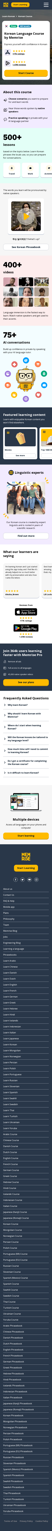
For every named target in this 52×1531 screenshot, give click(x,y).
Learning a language (13, 948)
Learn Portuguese (12, 1074)
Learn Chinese (10, 966)
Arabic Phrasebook (12, 1325)
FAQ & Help (8, 900)
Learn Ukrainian (11, 1122)
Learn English (10, 984)
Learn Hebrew (10, 1008)
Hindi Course (9, 1188)
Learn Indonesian (12, 1026)
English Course (10, 1158)
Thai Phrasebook (12, 1493)
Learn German (10, 996)
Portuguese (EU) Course (15, 1259)
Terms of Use (10, 1521)
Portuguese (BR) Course (15, 1253)
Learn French (9, 990)
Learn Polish (9, 1068)
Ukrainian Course (12, 1313)
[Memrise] (6, 5)
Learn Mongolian (12, 1050)
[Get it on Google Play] (26, 628)
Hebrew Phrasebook (13, 1373)
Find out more (26, 535)
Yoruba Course (10, 1319)
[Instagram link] (36, 880)
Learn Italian (9, 1032)
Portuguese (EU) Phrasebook (18, 1451)
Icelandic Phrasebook (14, 1385)
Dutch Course (10, 1152)
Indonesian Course (12, 1200)
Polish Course (10, 1247)
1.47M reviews (26, 637)
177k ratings (26, 620)
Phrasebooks (10, 954)
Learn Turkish (10, 1116)
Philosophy (8, 918)
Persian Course (11, 1241)
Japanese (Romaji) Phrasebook (18, 1409)
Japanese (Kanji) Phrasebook (17, 1403)
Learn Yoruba (10, 1128)
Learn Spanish (10, 1092)
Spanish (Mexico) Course (15, 1277)
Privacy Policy (26, 1521)
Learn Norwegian (12, 1056)
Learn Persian (10, 1062)
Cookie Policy (41, 1521)
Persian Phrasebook (13, 1433)
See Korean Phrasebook (26, 247)
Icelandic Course (11, 1194)
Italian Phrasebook (12, 1397)
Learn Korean (8, 16)
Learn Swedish (10, 1104)
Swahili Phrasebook (13, 1481)
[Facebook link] (15, 880)
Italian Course (10, 1206)
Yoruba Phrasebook (13, 1511)
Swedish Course (11, 1295)
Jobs (5, 936)
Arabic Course (10, 1134)
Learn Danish (10, 972)
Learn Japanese (11, 1038)
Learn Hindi (9, 1014)
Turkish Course (11, 1307)
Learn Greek (9, 1002)
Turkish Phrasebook (13, 1499)
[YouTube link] (29, 880)
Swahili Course (10, 1289)
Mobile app (9, 906)
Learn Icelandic (10, 1020)
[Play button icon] (26, 216)
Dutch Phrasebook (12, 1343)
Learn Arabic (9, 960)
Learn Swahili (10, 1098)
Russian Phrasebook (13, 1457)
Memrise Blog (10, 930)
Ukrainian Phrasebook (14, 1505)
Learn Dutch (9, 978)
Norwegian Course (12, 1236)
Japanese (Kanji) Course (15, 1212)
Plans (6, 912)
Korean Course (10, 1224)
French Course (10, 1164)
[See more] (46, 5)
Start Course (26, 73)
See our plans (26, 682)
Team (6, 924)
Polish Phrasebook (12, 1439)
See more (20, 455)
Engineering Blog (12, 942)
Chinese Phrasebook (13, 1331)
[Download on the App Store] (26, 612)
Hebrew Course (11, 1182)
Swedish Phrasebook (13, 1487)
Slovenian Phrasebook (14, 1463)
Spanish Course (11, 1283)
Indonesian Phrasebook (15, 1391)
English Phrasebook (13, 1349)
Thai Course (9, 1301)
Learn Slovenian (11, 1086)
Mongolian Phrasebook (15, 1421)
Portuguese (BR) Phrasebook (18, 1445)
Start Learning (20, 4)
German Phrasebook (13, 1361)
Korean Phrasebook (13, 1415)
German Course (11, 1170)
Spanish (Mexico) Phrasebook (18, 1469)
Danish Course (10, 1146)
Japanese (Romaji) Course (16, 1218)
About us (7, 888)
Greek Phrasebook (12, 1367)
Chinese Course (11, 1140)
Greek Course (10, 1176)
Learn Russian (10, 1080)
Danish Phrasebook (13, 1337)
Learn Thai (8, 1110)
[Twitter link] (22, 880)
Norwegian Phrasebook (15, 1427)
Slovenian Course (12, 1271)
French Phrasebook (13, 1355)
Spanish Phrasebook (13, 1475)
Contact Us (8, 894)
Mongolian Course (12, 1230)
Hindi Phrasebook (12, 1379)
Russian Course (11, 1265)
